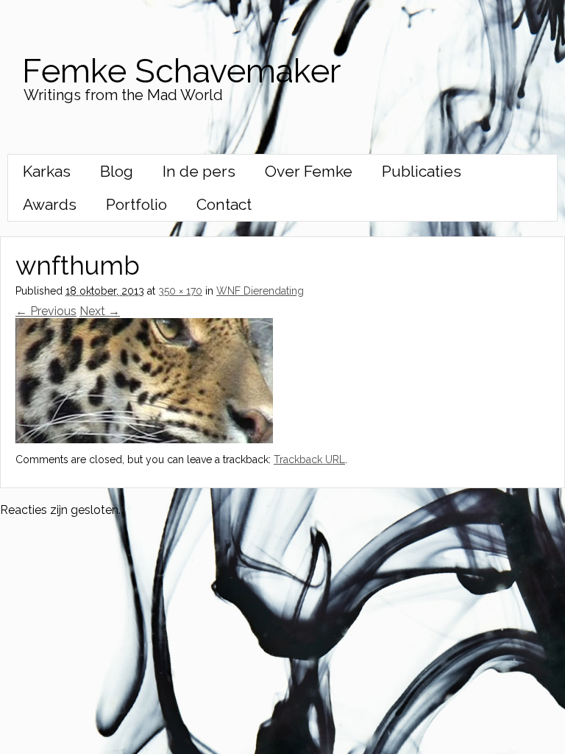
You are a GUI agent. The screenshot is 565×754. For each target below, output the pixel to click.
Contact (224, 204)
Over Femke (308, 171)
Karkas (47, 171)
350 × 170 (180, 291)
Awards (50, 204)
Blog (116, 171)
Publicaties (421, 171)
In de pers (199, 171)
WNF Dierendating (260, 291)
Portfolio (136, 204)
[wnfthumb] (144, 439)
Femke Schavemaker (181, 71)
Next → (99, 311)
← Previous (46, 311)
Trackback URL (309, 459)
